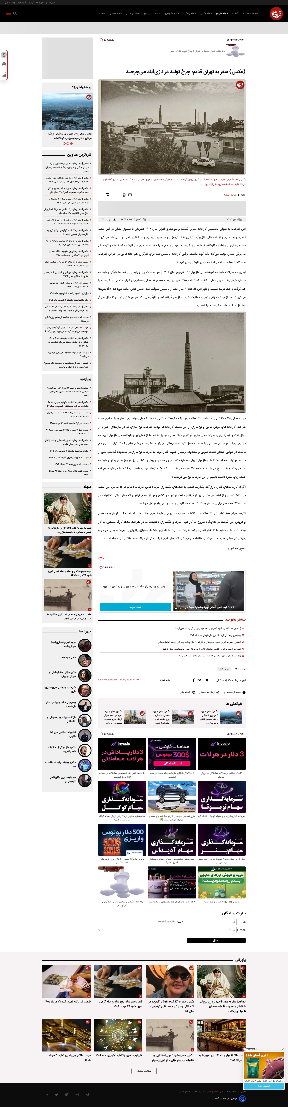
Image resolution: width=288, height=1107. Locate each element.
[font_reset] (107, 195)
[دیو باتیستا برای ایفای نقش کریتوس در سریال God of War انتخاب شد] (84, 780)
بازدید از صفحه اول (232, 692)
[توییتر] (199, 680)
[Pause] (176, 608)
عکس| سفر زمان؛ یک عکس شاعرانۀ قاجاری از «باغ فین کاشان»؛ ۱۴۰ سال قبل (66, 211)
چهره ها (85, 631)
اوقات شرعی (10, 2)
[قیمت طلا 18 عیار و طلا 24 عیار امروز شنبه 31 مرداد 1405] (221, 1035)
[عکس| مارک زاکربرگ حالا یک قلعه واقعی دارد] (84, 750)
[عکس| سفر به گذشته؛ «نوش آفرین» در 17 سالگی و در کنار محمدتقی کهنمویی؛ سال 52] (170, 981)
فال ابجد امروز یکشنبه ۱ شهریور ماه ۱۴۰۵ (69, 293)
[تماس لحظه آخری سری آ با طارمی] (84, 735)
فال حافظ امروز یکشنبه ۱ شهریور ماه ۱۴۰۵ (68, 300)
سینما (157, 14)
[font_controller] (113, 195)
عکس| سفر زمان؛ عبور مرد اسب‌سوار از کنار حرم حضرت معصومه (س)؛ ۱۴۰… (70, 136)
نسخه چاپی (185, 692)
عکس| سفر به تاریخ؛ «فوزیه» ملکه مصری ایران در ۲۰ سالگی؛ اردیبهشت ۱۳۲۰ (68, 253)
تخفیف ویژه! (264, 1086)
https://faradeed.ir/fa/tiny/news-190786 (118, 680)
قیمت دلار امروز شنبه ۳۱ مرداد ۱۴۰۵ (71, 464)
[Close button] (282, 1049)
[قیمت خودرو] (4, 64)
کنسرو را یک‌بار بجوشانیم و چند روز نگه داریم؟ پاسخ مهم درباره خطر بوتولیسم (66, 365)
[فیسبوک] (194, 680)
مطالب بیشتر (144, 1071)
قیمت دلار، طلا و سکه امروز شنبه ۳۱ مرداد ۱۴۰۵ (68, 473)
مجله (87, 487)
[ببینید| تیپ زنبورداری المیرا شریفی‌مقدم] (84, 645)
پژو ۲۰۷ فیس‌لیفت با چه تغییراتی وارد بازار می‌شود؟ (68, 354)
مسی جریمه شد (68, 657)
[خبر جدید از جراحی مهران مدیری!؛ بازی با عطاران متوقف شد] (84, 690)
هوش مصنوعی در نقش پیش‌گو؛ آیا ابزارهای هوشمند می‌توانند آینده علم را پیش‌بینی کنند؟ (66, 330)
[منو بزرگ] (8, 14)
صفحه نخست (250, 14)
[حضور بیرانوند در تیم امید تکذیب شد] (84, 765)
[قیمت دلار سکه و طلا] (4, 56)
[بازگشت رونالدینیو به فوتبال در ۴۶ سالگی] (84, 720)
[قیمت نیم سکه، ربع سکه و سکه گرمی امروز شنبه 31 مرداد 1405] (68, 552)
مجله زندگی (190, 14)
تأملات (235, 14)
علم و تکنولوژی (172, 14)
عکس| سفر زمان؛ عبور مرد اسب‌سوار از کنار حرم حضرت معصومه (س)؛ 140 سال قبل (113, 719)
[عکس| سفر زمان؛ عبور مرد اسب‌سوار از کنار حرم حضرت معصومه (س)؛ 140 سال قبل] (135, 717)
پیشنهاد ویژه (81, 87)
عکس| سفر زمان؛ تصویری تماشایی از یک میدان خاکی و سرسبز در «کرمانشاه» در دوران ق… (209, 721)
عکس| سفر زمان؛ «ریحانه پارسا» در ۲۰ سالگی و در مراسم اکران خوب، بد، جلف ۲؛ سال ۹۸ (66, 309)
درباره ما (51, 2)
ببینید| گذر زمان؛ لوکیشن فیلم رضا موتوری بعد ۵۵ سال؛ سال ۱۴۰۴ (68, 285)
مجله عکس (206, 14)
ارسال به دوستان (207, 692)
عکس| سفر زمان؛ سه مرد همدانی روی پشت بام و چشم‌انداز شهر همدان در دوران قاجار (162, 721)
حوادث (101, 14)
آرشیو (31, 2)
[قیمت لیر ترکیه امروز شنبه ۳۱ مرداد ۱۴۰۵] (66, 981)
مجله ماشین (115, 14)
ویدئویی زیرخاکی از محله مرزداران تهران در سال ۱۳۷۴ (215, 635)
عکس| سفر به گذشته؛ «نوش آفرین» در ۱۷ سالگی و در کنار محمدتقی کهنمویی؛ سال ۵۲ (67, 404)
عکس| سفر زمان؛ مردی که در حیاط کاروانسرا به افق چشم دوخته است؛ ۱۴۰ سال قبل (67, 222)
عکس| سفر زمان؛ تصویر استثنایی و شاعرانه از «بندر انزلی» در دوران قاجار (66, 442)
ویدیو (147, 14)
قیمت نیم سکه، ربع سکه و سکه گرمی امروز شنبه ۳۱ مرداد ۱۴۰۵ (67, 415)
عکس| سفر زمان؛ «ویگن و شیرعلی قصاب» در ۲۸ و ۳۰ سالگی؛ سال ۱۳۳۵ (66, 274)
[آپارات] (67, 1095)
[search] (15, 14)
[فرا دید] (276, 13)
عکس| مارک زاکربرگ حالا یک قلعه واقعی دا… (62, 749)
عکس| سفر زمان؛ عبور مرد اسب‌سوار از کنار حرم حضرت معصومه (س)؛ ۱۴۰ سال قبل (68, 190)
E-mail (241, 930)
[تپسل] (101, 567)
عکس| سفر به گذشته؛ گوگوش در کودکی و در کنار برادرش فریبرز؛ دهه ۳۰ (67, 232)
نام (244, 922)
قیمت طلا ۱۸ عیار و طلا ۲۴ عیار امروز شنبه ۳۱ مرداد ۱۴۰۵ (67, 432)
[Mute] (181, 608)
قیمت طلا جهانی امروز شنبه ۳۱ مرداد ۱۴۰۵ (68, 458)
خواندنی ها (234, 704)
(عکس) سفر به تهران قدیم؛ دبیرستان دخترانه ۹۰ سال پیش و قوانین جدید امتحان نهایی (199, 642)
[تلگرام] (206, 680)
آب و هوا (22, 2)
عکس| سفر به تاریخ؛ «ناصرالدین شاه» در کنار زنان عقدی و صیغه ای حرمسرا (67, 243)
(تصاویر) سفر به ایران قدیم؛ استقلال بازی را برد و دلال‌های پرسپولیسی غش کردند (202, 649)
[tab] (71, 143)
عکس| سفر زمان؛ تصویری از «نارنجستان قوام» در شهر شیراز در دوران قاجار (68, 201)
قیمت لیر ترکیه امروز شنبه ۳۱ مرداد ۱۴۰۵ (69, 423)
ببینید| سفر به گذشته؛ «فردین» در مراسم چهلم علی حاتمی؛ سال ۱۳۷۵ (66, 264)
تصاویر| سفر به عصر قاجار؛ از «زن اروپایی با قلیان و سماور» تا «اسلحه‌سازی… (70, 530)
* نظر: (180, 922)
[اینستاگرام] (77, 1095)
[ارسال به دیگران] (130, 195)
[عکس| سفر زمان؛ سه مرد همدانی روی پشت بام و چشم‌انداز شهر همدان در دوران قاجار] (183, 717)
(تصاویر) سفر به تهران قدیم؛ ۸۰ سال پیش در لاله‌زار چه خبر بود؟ (210, 656)
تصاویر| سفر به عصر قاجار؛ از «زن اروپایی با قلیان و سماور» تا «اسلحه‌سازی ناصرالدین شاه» (67, 392)
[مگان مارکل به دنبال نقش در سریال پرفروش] (84, 675)
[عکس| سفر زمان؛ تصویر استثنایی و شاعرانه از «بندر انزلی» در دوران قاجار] (68, 595)
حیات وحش (133, 14)
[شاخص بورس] (4, 75)
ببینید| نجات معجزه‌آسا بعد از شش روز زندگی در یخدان (66, 319)
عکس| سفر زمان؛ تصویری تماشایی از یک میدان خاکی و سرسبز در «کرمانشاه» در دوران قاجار (66, 167)
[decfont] (101, 195)
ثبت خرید (135, 607)
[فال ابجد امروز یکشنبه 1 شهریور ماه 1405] (118, 1035)
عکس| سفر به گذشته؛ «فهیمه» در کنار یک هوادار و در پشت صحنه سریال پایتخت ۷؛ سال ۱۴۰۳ (68, 342)
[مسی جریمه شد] (84, 660)
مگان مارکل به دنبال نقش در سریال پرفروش (62, 674)
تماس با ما (40, 2)
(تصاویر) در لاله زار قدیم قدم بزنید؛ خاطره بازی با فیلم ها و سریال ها (208, 629)
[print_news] (124, 195)
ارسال (216, 940)
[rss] (47, 1095)
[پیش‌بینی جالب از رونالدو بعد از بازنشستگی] (84, 705)
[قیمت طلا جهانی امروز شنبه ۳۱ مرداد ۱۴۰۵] (66, 1035)
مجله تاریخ (222, 14)
